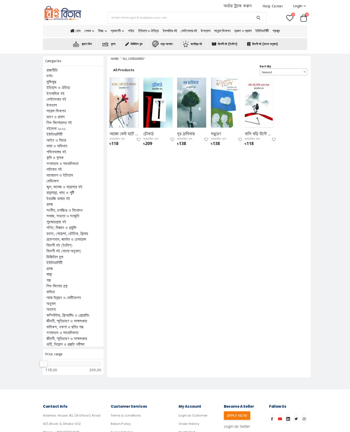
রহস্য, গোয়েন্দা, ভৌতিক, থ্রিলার (67, 233)
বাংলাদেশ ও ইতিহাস (59, 175)
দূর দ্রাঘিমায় (186, 133)
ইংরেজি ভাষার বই (58, 198)
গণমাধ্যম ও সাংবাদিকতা (62, 163)
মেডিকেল (52, 181)
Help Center (273, 6)
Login (297, 5)
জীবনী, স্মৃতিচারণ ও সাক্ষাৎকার (66, 321)
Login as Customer (193, 415)
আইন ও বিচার (56, 140)
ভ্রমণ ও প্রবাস (243, 31)
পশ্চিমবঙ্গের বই (56, 152)
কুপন (113, 44)
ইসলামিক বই (170, 31)
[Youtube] (280, 418)
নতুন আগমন (166, 44)
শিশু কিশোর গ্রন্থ (56, 286)
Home (115, 58)
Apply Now (237, 415)
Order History (189, 424)
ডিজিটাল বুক (136, 44)
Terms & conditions (126, 415)
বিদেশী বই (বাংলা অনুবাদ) (265, 44)
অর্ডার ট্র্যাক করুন (238, 6)
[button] (303, 17)
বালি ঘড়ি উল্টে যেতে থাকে (259, 133)
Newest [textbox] (267, 72)
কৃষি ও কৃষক (55, 158)
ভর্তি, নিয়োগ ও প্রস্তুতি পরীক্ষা (65, 344)
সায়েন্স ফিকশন (222, 31)
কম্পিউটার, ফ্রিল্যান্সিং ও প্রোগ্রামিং (67, 315)
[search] (258, 18)
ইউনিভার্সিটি (262, 31)
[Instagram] (304, 418)
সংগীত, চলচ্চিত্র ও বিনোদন (64, 210)
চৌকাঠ (148, 133)
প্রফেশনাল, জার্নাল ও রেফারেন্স (66, 239)
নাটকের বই (54, 169)
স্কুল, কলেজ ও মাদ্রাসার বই (64, 187)
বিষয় (100, 31)
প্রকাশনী (115, 31)
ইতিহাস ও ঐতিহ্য (148, 31)
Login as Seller (237, 426)
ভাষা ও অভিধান (56, 146)
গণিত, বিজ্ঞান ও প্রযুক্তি (61, 228)
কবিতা (50, 292)
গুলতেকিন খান (117, 139)
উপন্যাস (205, 31)
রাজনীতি (52, 70)
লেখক (87, 31)
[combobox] (283, 72)
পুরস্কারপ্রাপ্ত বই (56, 222)
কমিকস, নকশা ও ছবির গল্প (64, 327)
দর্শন (49, 76)
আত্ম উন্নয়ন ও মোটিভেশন (63, 298)
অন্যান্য (51, 309)
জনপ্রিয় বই (196, 44)
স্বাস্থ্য (276, 31)
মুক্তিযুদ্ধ (51, 82)
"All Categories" (133, 58)
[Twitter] (296, 418)
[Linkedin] (288, 418)
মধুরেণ (216, 133)
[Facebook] (272, 418)
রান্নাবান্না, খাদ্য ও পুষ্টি (60, 193)
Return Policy (121, 424)
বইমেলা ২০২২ (55, 128)
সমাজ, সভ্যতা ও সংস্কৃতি (62, 216)
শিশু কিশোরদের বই (59, 123)
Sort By (265, 66)
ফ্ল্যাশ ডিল (87, 44)
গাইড (131, 31)
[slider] (44, 363)
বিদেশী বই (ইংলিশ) (227, 44)
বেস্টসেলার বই (189, 31)
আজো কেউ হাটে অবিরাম (124, 133)
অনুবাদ (51, 303)
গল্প (48, 280)
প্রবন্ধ (49, 204)
